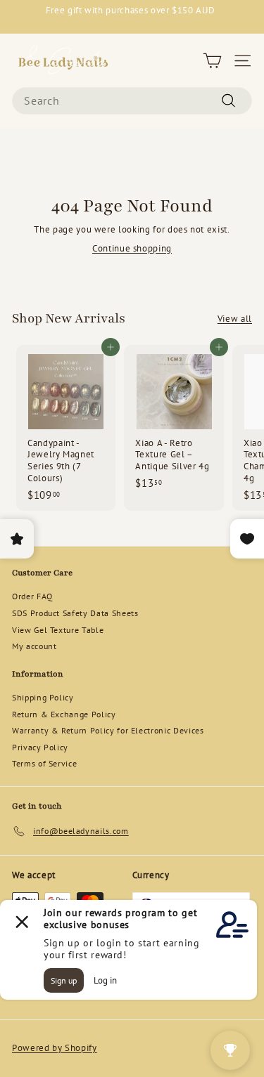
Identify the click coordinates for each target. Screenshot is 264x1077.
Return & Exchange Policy (64, 714)
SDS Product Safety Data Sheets (75, 613)
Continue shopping (132, 248)
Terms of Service (44, 763)
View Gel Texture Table (57, 630)
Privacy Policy (40, 747)
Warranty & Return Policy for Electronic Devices (108, 730)
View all (235, 319)
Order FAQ (32, 596)
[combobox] (132, 101)
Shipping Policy (43, 697)
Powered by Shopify (54, 1048)
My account (34, 646)
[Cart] (212, 60)
